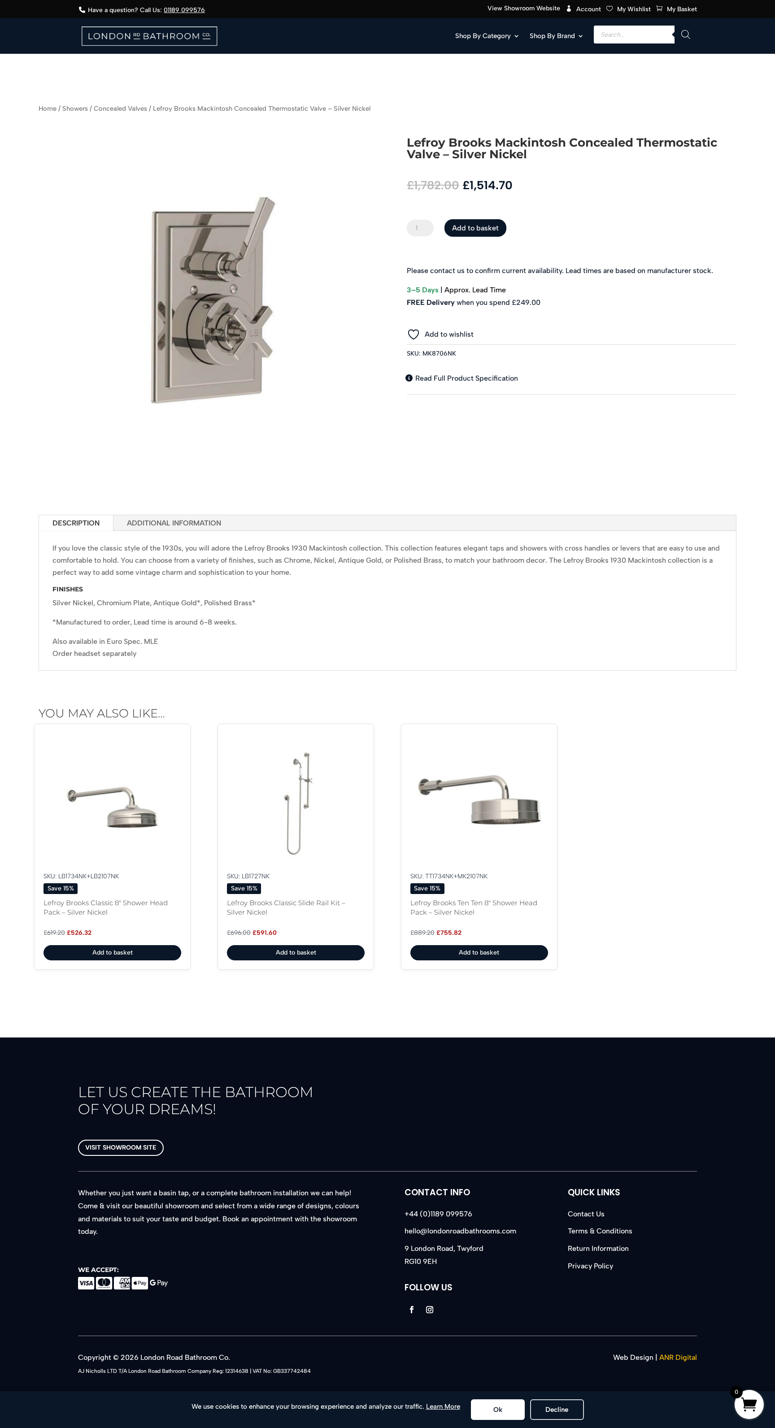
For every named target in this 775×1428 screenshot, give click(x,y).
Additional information (174, 523)
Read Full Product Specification (466, 378)
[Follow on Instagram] (429, 1309)
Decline (556, 1410)
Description (76, 523)
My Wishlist (634, 9)
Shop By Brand (552, 36)
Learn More (443, 1406)
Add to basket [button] (112, 952)
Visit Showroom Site (121, 1147)
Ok (497, 1410)
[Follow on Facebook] (412, 1309)
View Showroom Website (524, 8)
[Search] (686, 34)
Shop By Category (483, 36)
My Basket (682, 9)
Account (588, 9)
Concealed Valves (120, 108)
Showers (75, 108)
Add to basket (475, 228)
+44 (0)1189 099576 (438, 1214)
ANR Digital (678, 1357)
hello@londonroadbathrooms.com (460, 1231)
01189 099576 (184, 10)
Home (48, 108)
